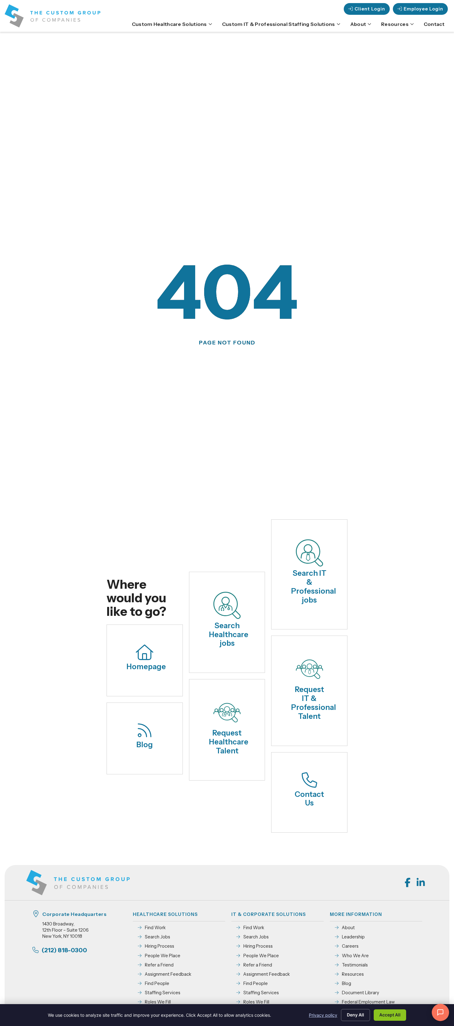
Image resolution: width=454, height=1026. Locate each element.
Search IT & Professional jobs (313, 586)
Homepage (146, 666)
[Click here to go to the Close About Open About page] (369, 24)
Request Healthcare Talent (228, 741)
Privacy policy (323, 1015)
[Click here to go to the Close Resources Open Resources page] (412, 24)
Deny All (355, 1014)
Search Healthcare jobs (228, 634)
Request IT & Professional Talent (313, 702)
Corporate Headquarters (74, 914)
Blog (145, 744)
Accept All (390, 1014)
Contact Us (309, 799)
